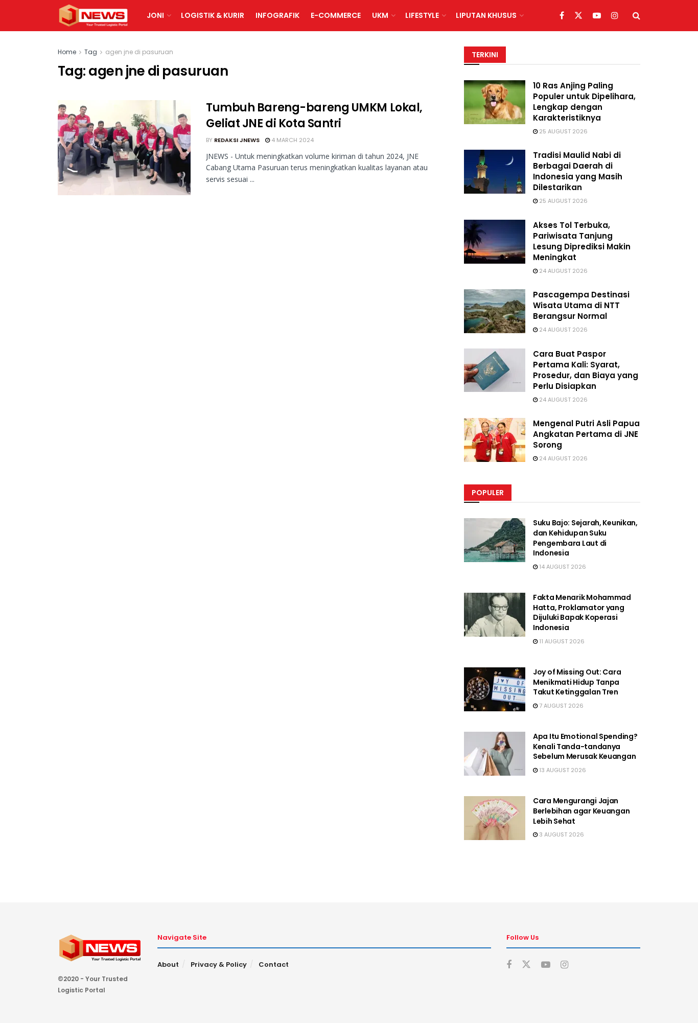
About (168, 964)
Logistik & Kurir (212, 15)
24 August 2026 (563, 271)
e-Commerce (336, 15)
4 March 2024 (292, 140)
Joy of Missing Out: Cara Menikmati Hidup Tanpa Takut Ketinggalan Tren (577, 682)
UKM (380, 15)
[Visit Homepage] (93, 16)
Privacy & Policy (219, 964)
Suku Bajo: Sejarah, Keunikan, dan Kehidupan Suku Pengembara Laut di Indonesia (585, 538)
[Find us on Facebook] (562, 16)
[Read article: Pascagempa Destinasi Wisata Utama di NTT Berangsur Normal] (494, 311)
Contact (274, 964)
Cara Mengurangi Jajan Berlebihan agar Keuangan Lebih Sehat (581, 811)
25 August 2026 (563, 131)
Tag (90, 52)
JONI (155, 15)
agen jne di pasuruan (139, 52)
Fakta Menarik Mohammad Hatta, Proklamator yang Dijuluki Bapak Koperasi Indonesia (582, 612)
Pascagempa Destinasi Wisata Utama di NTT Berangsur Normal (581, 305)
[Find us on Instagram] (614, 16)
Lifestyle (422, 15)
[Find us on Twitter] (578, 16)
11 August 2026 (561, 641)
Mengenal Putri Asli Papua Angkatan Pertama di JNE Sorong (586, 434)
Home (67, 52)
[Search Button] (636, 15)
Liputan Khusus (486, 15)
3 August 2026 (561, 834)
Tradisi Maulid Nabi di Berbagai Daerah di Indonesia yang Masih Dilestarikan (577, 171)
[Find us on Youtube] (597, 16)
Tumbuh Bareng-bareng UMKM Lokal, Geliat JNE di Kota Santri (314, 115)
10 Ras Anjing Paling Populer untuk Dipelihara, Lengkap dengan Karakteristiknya (584, 101)
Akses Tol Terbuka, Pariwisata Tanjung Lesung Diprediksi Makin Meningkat (582, 241)
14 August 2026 (562, 567)
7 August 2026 (561, 706)
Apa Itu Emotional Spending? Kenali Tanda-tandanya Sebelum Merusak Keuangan (585, 746)
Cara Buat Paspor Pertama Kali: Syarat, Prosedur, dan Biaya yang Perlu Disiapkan (585, 369)
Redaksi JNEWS (237, 140)
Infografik (277, 15)
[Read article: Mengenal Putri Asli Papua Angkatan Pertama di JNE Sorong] (494, 440)
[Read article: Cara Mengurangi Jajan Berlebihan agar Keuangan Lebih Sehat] (494, 818)
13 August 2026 (562, 770)
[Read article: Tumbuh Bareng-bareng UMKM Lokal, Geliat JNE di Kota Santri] (124, 147)
